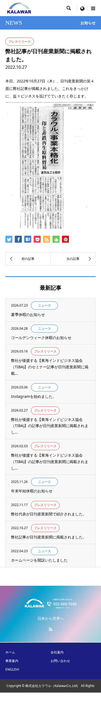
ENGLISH (12, 669)
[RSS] (51, 629)
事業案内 (11, 660)
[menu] (82, 8)
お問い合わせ (60, 660)
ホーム (10, 652)
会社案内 (57, 652)
